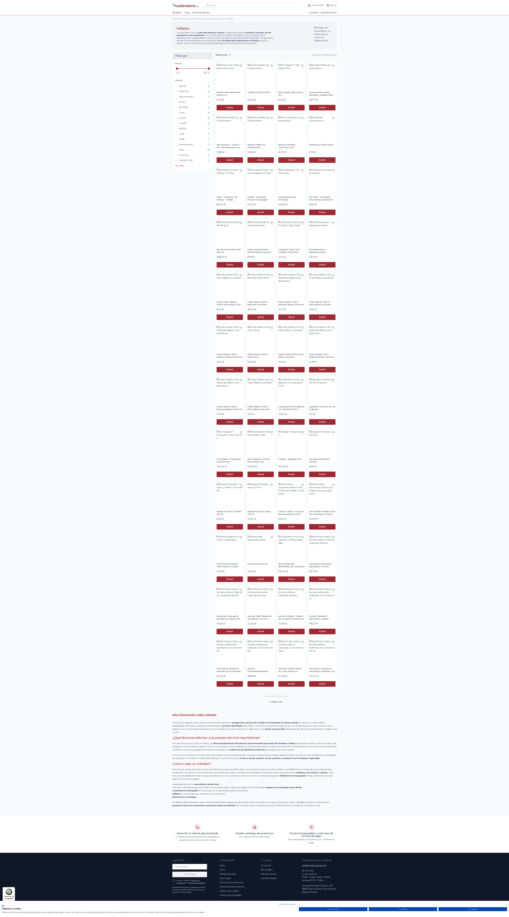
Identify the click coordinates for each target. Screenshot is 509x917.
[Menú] (13, 888)
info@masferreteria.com (314, 865)
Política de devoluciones (232, 886)
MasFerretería (177, 19)
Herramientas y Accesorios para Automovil (209, 19)
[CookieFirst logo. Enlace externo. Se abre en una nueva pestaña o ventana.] (3, 906)
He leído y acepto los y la (190, 881)
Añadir (229, 107)
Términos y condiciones (231, 882)
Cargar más (276, 702)
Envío (222, 869)
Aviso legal (225, 878)
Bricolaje (188, 19)
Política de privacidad (230, 895)
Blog (222, 865)
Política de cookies (229, 891)
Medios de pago (228, 874)
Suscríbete (189, 874)
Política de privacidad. (197, 883)
